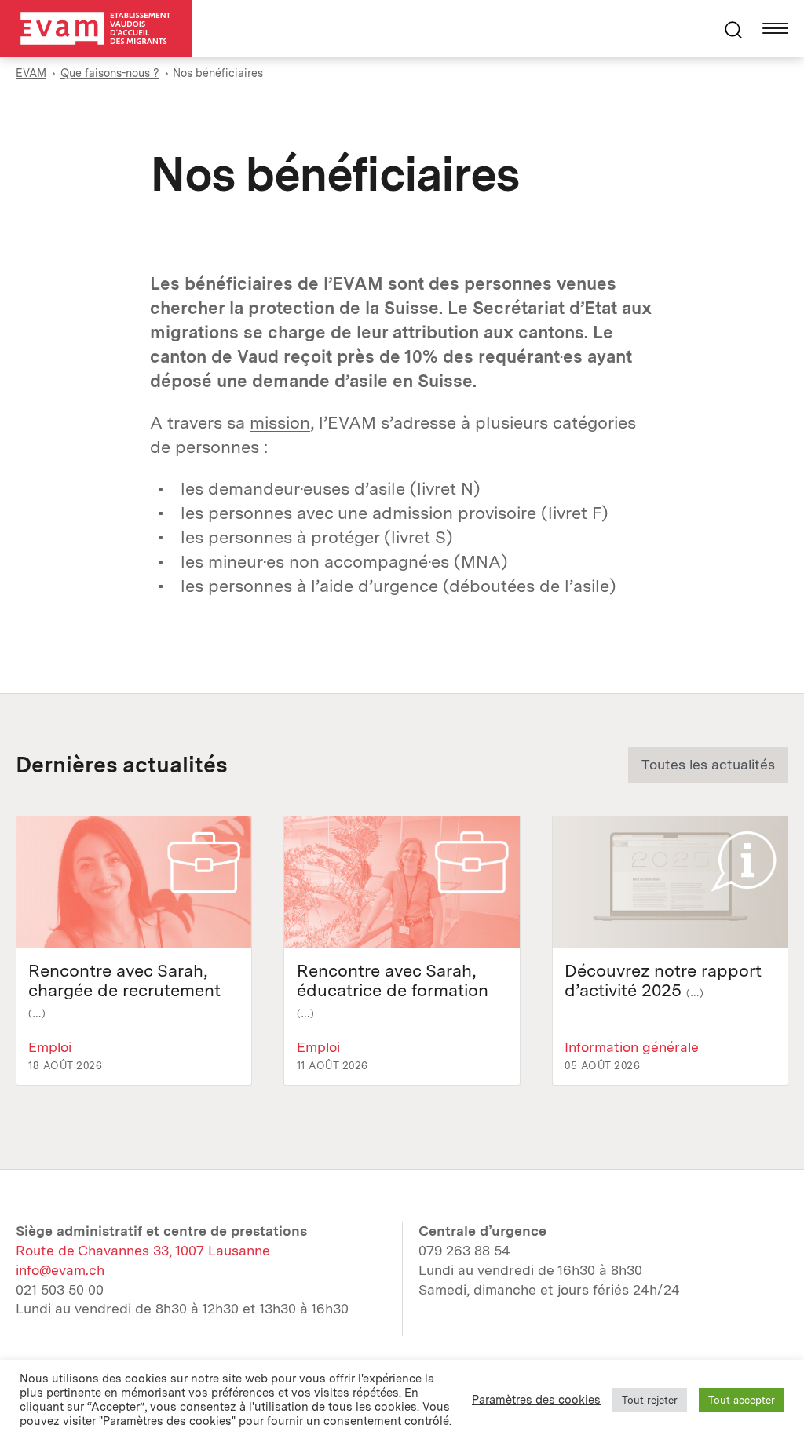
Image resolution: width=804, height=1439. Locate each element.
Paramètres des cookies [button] (536, 1400)
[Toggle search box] (733, 29)
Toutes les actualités (708, 764)
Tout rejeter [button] (650, 1400)
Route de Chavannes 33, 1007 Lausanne (143, 1250)
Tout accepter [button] (741, 1400)
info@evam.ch (60, 1270)
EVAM (31, 73)
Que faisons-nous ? (109, 73)
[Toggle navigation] (775, 28)
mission (280, 422)
